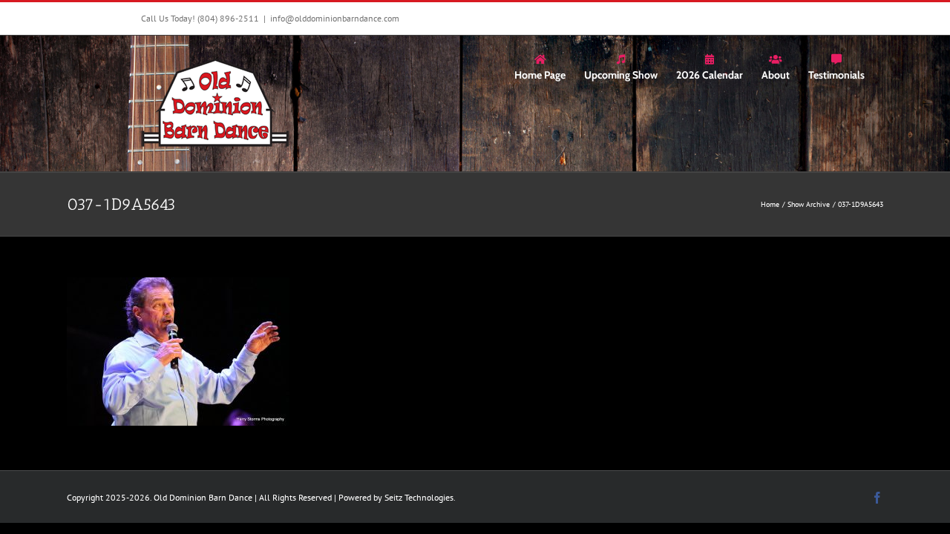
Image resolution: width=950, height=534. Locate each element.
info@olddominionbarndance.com (334, 18)
